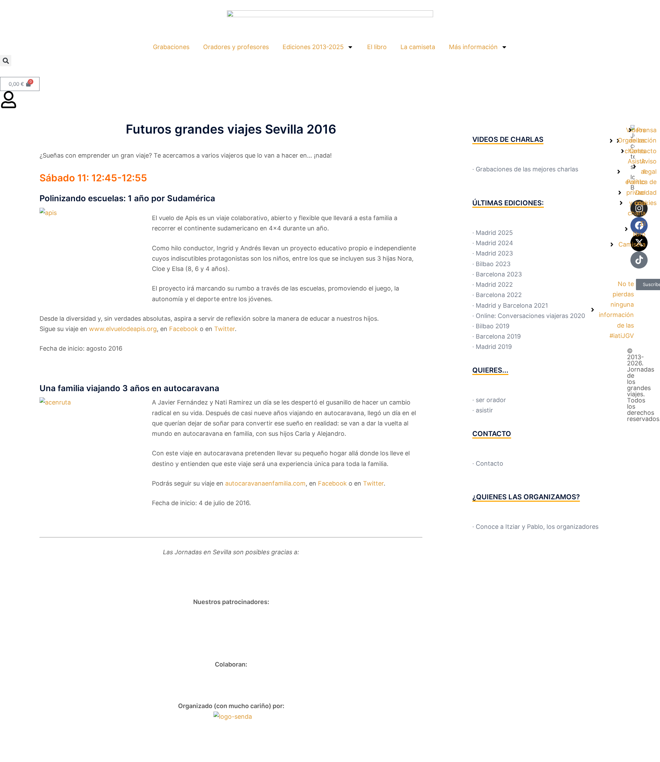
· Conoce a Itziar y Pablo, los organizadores (535, 526)
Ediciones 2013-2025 (313, 46)
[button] (5, 60)
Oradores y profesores (236, 46)
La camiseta (417, 46)
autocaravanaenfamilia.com (265, 483)
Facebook (332, 483)
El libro (377, 46)
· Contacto (487, 463)
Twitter (373, 483)
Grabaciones (171, 46)
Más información (473, 46)
